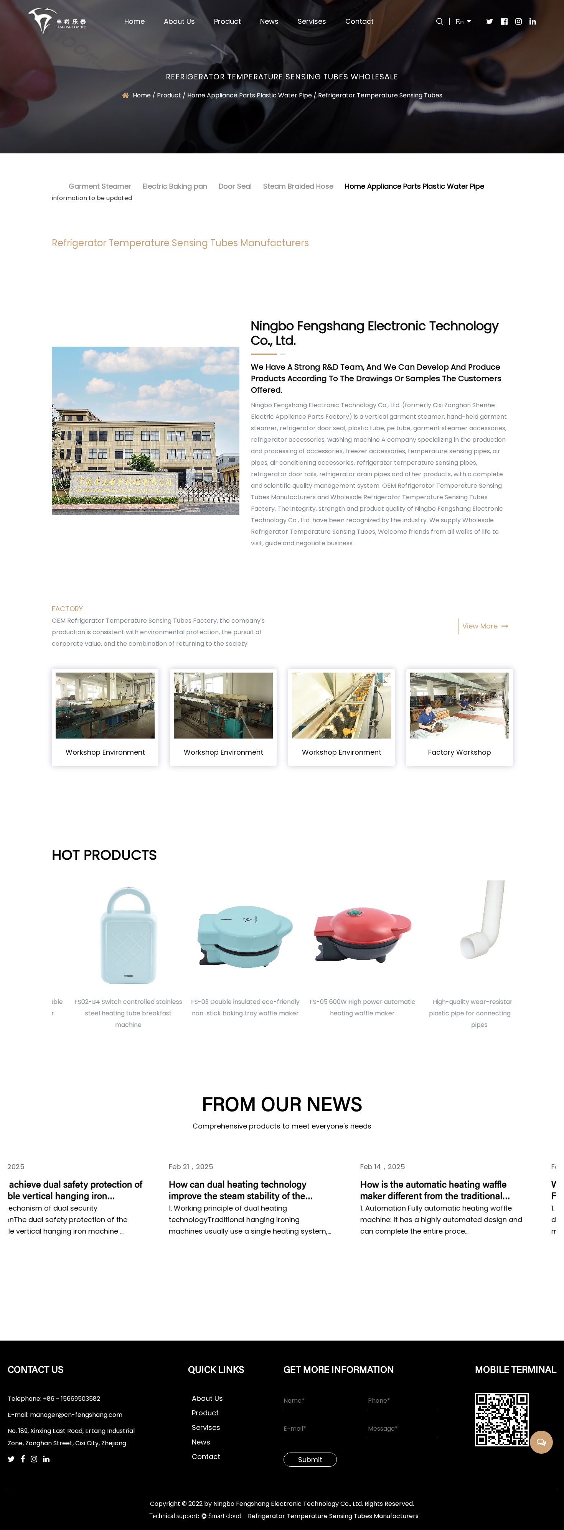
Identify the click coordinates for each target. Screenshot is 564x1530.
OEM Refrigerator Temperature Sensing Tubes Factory (134, 620)
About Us (207, 1398)
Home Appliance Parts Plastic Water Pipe (414, 186)
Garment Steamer (100, 186)
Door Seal (235, 186)
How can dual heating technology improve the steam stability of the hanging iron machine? (267, 1192)
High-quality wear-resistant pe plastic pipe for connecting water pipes (457, 1013)
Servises (312, 21)
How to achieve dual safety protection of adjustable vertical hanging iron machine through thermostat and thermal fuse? (90, 1192)
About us (179, 21)
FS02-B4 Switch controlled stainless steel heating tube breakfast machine (106, 1013)
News (269, 21)
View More (481, 626)
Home (134, 21)
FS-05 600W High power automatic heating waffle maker (341, 1007)
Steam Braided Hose (298, 186)
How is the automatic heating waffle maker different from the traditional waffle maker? (463, 1192)
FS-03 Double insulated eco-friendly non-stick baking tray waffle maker (223, 1007)
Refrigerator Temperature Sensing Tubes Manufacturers (333, 1516)
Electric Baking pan (175, 186)
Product (227, 21)
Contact (359, 21)
